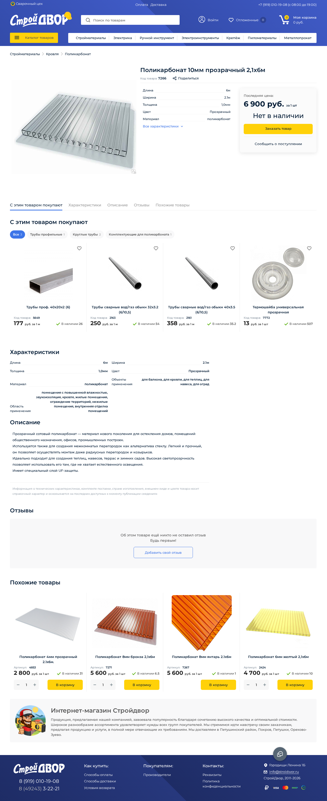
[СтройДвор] (39, 16)
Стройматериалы (91, 38)
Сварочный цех (29, 4)
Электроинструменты (200, 38)
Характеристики (84, 205)
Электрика (122, 38)
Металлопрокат (297, 38)
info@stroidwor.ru (284, 772)
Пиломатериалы (262, 38)
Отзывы (141, 205)
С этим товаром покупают (36, 205)
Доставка (158, 5)
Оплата (141, 5)
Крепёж (233, 38)
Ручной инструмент (157, 38)
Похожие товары (173, 205)
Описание (117, 205)
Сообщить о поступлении (278, 144)
